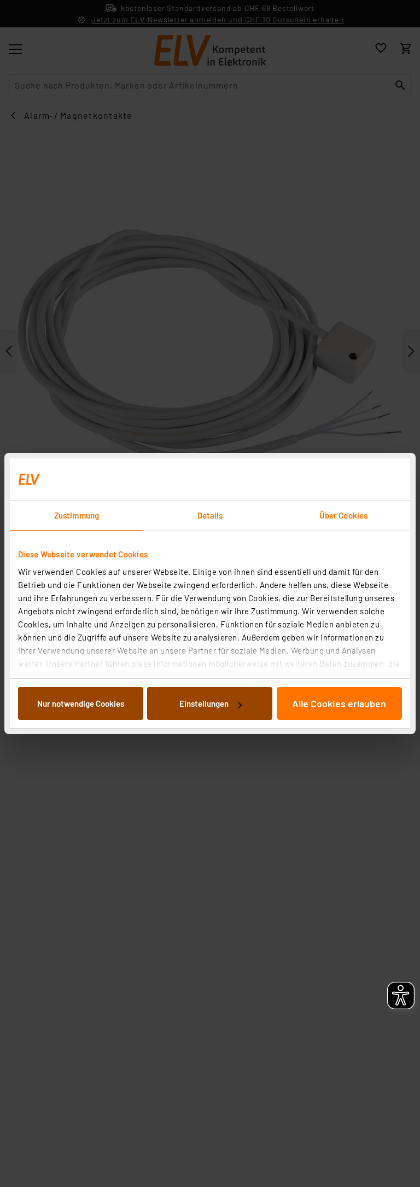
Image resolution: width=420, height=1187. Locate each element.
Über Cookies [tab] (343, 515)
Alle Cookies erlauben (339, 703)
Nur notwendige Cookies (80, 703)
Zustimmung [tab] (76, 515)
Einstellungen (204, 703)
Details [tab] (210, 515)
